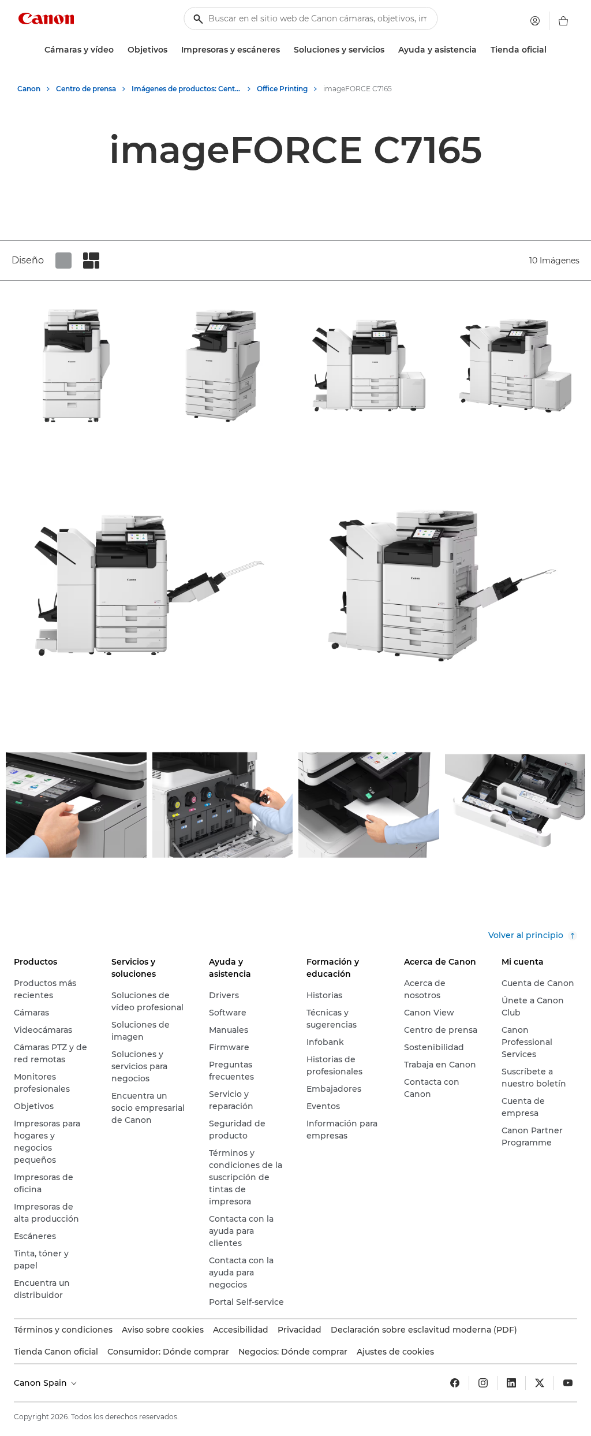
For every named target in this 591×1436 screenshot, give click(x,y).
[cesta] (563, 21)
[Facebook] (454, 1382)
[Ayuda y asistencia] (481, 50)
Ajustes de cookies (395, 1351)
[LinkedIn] (511, 1382)
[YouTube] (568, 1382)
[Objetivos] (172, 50)
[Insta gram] (483, 1382)
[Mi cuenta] (535, 21)
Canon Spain (41, 1383)
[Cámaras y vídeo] (118, 50)
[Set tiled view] (63, 260)
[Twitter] (539, 1382)
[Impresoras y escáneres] (284, 50)
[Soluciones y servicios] (389, 50)
